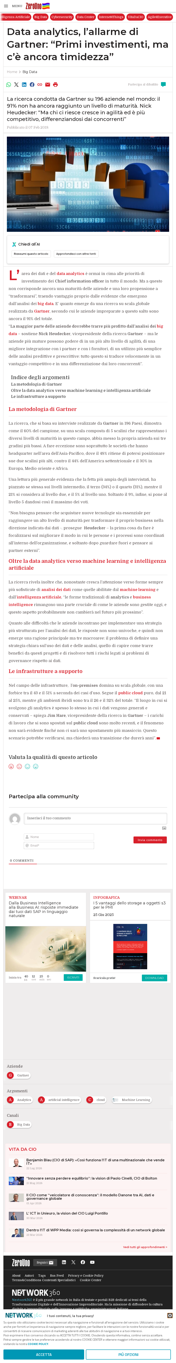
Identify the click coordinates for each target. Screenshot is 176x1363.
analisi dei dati (56, 590)
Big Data (74, 17)
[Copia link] (39, 84)
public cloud (130, 693)
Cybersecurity (95, 17)
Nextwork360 (22, 1300)
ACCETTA (44, 1354)
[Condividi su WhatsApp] (8, 84)
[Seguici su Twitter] (73, 1262)
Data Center (119, 17)
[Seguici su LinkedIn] (64, 1262)
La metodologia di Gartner (36, 384)
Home (12, 72)
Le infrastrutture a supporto (38, 396)
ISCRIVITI (73, 977)
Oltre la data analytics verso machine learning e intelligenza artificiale (81, 390)
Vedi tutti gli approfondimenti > (145, 1247)
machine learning (138, 590)
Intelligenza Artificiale (46, 17)
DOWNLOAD (154, 978)
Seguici (43, 1262)
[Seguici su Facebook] (82, 1262)
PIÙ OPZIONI (128, 1354)
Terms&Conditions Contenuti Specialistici (44, 1280)
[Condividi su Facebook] (32, 84)
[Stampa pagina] (55, 84)
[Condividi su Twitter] (16, 84)
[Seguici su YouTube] (92, 1262)
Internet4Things (144, 17)
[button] (13, 6)
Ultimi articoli (15, 17)
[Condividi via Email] (47, 84)
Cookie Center (90, 1280)
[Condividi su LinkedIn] (24, 84)
